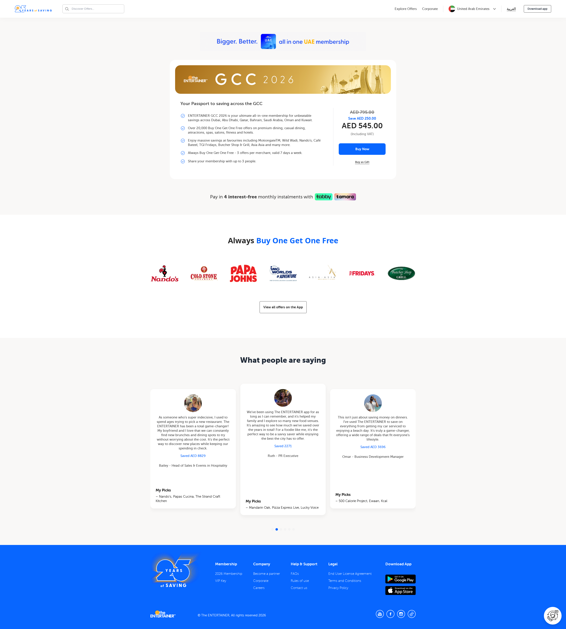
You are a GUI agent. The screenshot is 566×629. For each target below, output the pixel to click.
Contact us (299, 588)
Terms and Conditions (344, 581)
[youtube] (380, 614)
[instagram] (401, 614)
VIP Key (220, 581)
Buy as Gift (362, 162)
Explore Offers (406, 9)
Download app (537, 8)
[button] (272, 529)
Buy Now (362, 149)
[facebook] (390, 614)
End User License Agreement (350, 573)
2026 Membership (228, 573)
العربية (511, 9)
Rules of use (300, 581)
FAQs (295, 573)
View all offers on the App (283, 307)
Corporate (430, 9)
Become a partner (266, 573)
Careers (259, 588)
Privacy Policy (338, 588)
